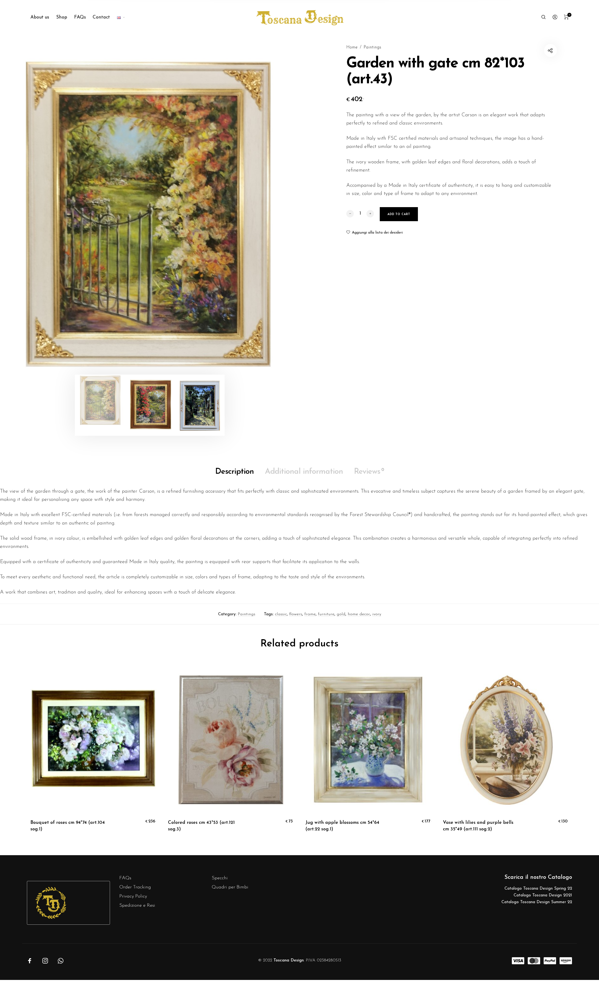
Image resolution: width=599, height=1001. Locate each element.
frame (310, 614)
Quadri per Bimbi (230, 887)
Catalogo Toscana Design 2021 (543, 895)
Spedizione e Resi (137, 905)
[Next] (271, 212)
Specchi (220, 878)
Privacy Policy (133, 896)
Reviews (369, 472)
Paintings (372, 47)
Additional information (304, 472)
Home (352, 47)
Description (234, 472)
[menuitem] (43, 17)
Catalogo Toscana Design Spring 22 (538, 889)
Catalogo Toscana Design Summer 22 (536, 902)
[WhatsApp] (60, 961)
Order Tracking (135, 887)
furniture (326, 614)
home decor (359, 614)
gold (341, 614)
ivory (376, 614)
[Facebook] (30, 961)
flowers (295, 614)
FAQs (125, 878)
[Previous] (28, 212)
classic (281, 614)
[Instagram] (45, 961)
